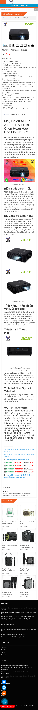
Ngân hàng (4, 649)
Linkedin (3, 693)
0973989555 (14, 5)
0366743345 (24, 5)
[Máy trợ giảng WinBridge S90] (10, 583)
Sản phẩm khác (8, 500)
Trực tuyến (4, 655)
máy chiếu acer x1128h (9, 493)
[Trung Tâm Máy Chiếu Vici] (11, 2)
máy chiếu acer (19, 493)
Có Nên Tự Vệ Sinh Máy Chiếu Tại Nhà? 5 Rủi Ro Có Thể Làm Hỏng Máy (18, 630)
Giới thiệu (4, 603)
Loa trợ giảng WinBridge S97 (25, 593)
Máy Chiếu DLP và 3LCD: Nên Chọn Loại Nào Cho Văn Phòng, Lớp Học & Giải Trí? (18, 676)
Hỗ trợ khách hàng (7, 624)
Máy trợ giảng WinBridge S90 (7, 593)
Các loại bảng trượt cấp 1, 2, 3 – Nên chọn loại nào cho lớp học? (17, 616)
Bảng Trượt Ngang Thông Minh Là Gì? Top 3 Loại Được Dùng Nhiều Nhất (18, 613)
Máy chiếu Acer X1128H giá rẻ (12, 14)
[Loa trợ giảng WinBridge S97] (28, 583)
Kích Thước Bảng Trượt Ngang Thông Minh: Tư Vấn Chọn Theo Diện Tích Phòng (18, 608)
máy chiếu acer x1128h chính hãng (19, 495)
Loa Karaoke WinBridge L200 (27, 522)
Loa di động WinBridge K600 (9, 546)
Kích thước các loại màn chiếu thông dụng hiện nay (14, 637)
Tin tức (3, 660)
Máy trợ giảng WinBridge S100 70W (8, 569)
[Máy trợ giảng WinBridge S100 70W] (10, 559)
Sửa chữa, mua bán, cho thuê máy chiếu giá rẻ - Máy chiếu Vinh (17, 619)
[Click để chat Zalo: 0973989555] (4, 687)
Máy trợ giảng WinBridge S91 (25, 569)
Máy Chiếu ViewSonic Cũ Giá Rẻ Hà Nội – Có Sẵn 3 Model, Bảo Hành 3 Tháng (17, 672)
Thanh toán (5, 642)
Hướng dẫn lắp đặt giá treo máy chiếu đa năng (13, 634)
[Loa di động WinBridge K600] (10, 536)
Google (3, 690)
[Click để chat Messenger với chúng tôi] (4, 682)
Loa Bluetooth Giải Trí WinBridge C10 (9, 522)
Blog (2, 695)
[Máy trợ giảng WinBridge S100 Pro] (28, 536)
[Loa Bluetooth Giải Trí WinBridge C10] (10, 512)
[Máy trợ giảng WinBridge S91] (28, 559)
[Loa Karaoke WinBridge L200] (28, 512)
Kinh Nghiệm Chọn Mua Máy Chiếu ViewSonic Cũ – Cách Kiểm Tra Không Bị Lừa (18, 668)
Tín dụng (3, 647)
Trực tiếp (3, 652)
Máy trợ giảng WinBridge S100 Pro (26, 546)
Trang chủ (6, 18)
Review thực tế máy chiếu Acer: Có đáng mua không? (14, 665)
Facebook (3, 688)
